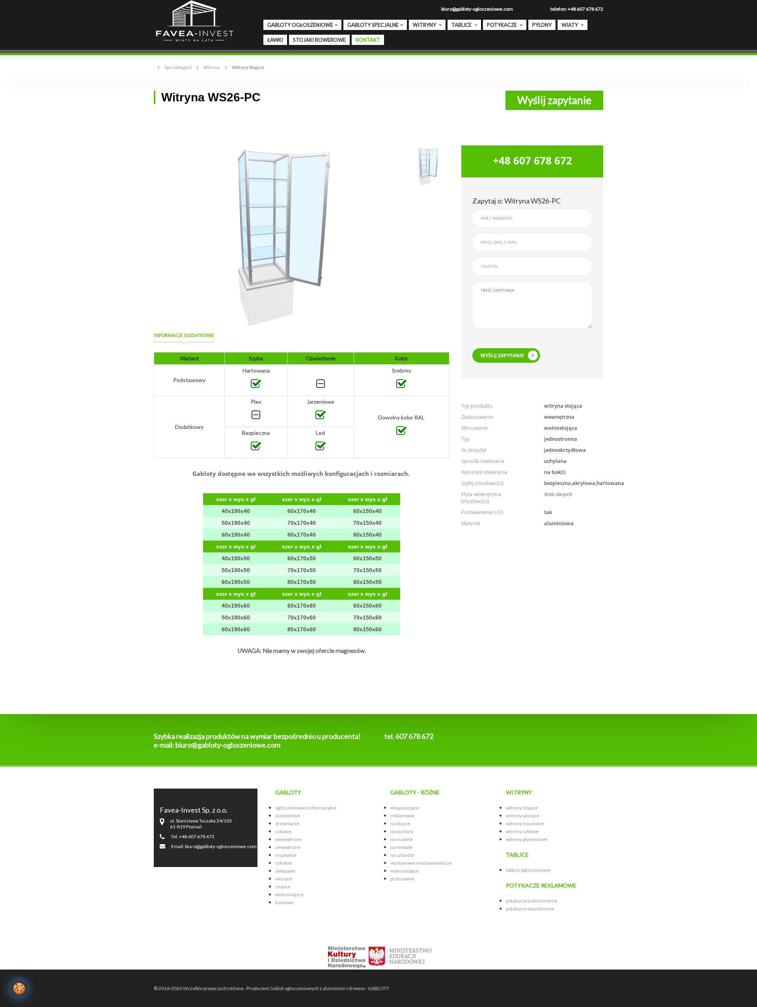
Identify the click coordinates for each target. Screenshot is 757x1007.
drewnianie (287, 823)
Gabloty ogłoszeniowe (300, 25)
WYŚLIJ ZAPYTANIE (502, 355)
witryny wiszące (522, 816)
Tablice (462, 25)
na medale (401, 847)
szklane (283, 831)
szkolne (283, 863)
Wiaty (570, 25)
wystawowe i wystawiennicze (421, 863)
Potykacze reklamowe (541, 885)
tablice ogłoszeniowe (528, 870)
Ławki (275, 40)
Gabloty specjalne (373, 25)
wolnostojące (289, 894)
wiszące (283, 879)
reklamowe (402, 816)
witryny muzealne (525, 823)
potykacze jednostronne (531, 901)
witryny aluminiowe (526, 839)
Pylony (542, 25)
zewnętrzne (287, 847)
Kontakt (368, 40)
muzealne (285, 855)
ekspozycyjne (404, 808)
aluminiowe (287, 816)
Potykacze (502, 25)
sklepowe (285, 871)
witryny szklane (522, 831)
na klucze (400, 823)
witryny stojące (522, 808)
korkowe (284, 902)
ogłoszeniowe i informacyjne (305, 808)
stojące (283, 887)
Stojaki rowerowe (319, 40)
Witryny (425, 25)
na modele (401, 839)
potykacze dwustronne (530, 909)
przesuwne (402, 879)
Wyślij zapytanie (554, 100)
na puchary (401, 831)
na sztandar (402, 855)
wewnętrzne (288, 839)
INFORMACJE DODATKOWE (184, 335)
